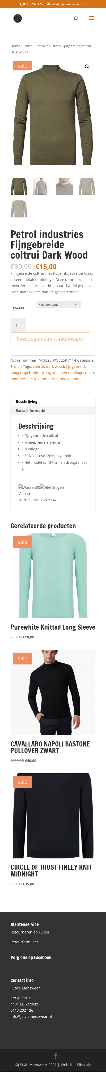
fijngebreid (75, 366)
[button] (87, 66)
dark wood (55, 366)
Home (15, 46)
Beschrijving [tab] (26, 401)
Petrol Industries (44, 378)
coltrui (38, 366)
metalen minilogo (68, 372)
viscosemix (69, 378)
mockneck (19, 378)
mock (89, 372)
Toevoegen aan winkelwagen (50, 338)
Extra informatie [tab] (30, 410)
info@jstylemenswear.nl (31, 1016)
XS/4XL (19, 307)
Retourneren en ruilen (30, 932)
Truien (28, 46)
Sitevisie (84, 1064)
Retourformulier (24, 941)
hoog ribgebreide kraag (31, 372)
